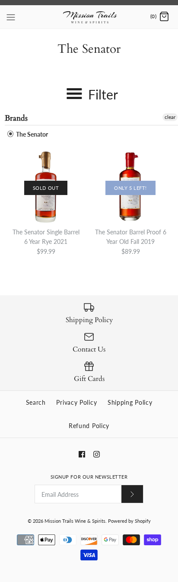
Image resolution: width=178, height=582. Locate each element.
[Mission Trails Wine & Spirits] (89, 17)
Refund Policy (89, 425)
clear (170, 117)
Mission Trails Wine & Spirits (74, 521)
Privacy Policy (76, 402)
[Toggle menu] (11, 16)
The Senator (31, 134)
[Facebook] (82, 454)
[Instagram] (96, 454)
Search (36, 402)
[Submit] (132, 494)
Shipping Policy (130, 402)
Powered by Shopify (129, 521)
